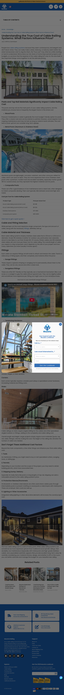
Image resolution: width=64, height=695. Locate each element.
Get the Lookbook (47, 365)
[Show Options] (58, 347)
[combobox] (47, 347)
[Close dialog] (60, 324)
